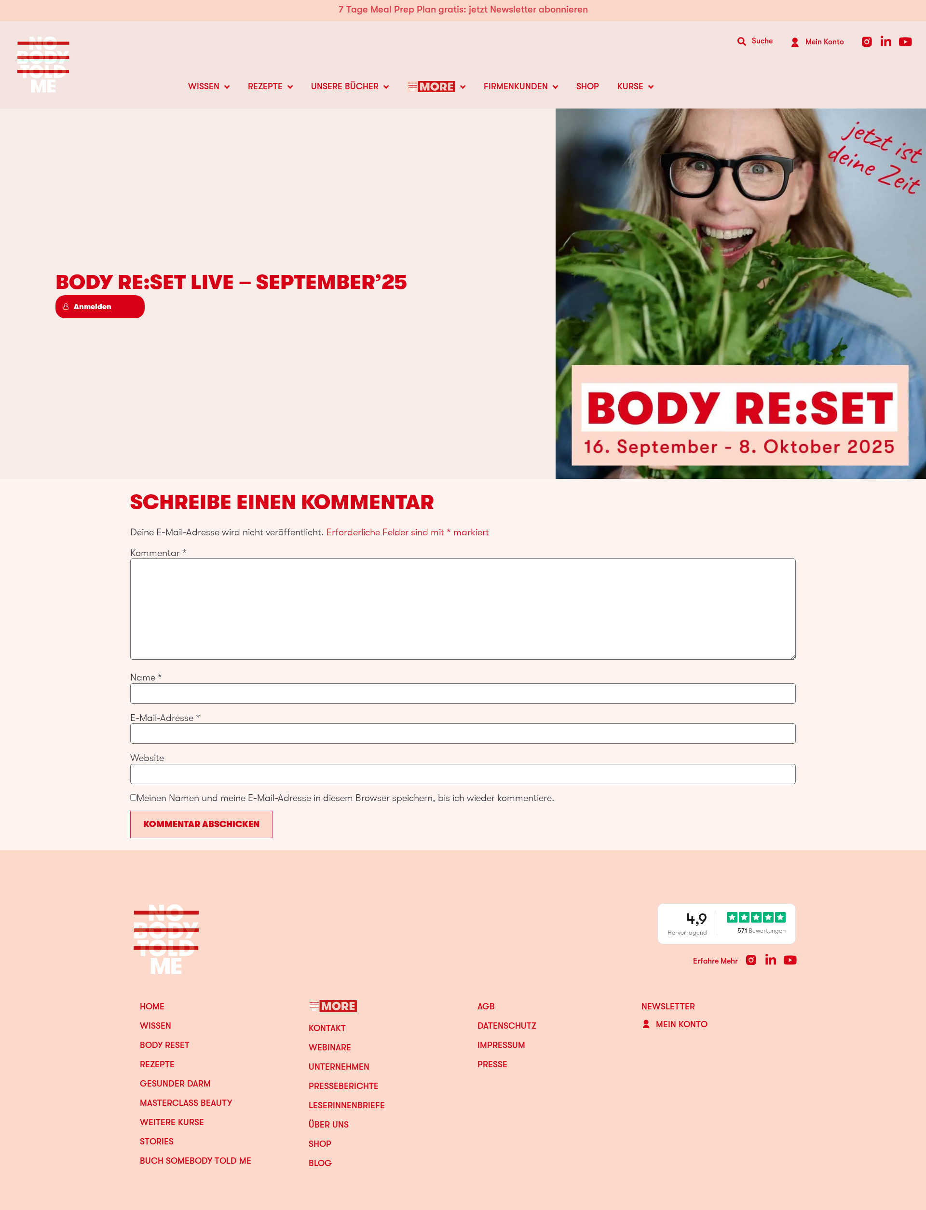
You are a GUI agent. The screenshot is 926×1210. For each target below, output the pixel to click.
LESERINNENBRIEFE (347, 1105)
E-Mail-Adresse (165, 718)
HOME (152, 1006)
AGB (486, 1006)
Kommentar (158, 553)
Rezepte (157, 1064)
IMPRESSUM (501, 1045)
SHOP (587, 86)
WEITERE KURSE (172, 1122)
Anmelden (92, 306)
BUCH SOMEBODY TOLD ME (195, 1161)
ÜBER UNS (329, 1124)
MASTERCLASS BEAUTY (186, 1103)
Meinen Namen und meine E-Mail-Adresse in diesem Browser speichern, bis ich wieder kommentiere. (345, 798)
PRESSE (492, 1064)
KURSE (630, 86)
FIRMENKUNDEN (516, 86)
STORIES (157, 1141)
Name (146, 677)
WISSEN (203, 86)
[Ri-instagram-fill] (867, 42)
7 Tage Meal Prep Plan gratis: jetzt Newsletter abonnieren (463, 9)
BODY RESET (165, 1045)
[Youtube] (905, 42)
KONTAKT (327, 1028)
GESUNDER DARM (175, 1083)
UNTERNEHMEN (339, 1067)
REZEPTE (265, 86)
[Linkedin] (886, 42)
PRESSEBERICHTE (344, 1086)
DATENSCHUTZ (506, 1026)
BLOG (320, 1163)
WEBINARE (330, 1047)
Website (147, 758)
